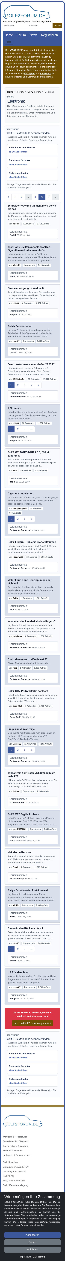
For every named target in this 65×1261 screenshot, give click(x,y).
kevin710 (14, 276)
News (33, 35)
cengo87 (17, 987)
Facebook (45, 73)
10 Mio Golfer (19, 379)
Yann (15, 470)
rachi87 (16, 341)
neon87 (16, 943)
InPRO (15, 905)
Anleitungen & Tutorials (14, 1171)
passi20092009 (20, 829)
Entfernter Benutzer (20, 530)
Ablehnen (32, 1249)
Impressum (25, 1256)
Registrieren (49, 35)
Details (32, 1242)
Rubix (15, 598)
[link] (32, 221)
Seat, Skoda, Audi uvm (14, 1180)
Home (9, 35)
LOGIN (57, 25)
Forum (21, 35)
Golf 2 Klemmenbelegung (15, 1185)
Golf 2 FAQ (8, 1176)
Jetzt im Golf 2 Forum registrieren (32, 1023)
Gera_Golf (17, 706)
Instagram (29, 73)
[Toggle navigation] (9, 41)
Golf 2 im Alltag (10, 1162)
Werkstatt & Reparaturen (15, 1136)
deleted (16, 224)
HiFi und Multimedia (13, 1150)
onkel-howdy (17, 878)
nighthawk (17, 636)
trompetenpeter (18, 396)
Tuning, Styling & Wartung (15, 1146)
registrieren (36, 60)
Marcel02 (17, 744)
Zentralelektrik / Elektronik (16, 1141)
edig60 (16, 303)
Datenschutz (39, 1256)
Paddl (13, 235)
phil (12, 609)
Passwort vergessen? (13, 21)
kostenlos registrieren (41, 21)
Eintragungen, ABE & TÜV (16, 1167)
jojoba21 (16, 265)
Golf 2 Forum (34, 92)
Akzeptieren (32, 1235)
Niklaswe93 (18, 557)
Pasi (15, 668)
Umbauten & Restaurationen (17, 1155)
